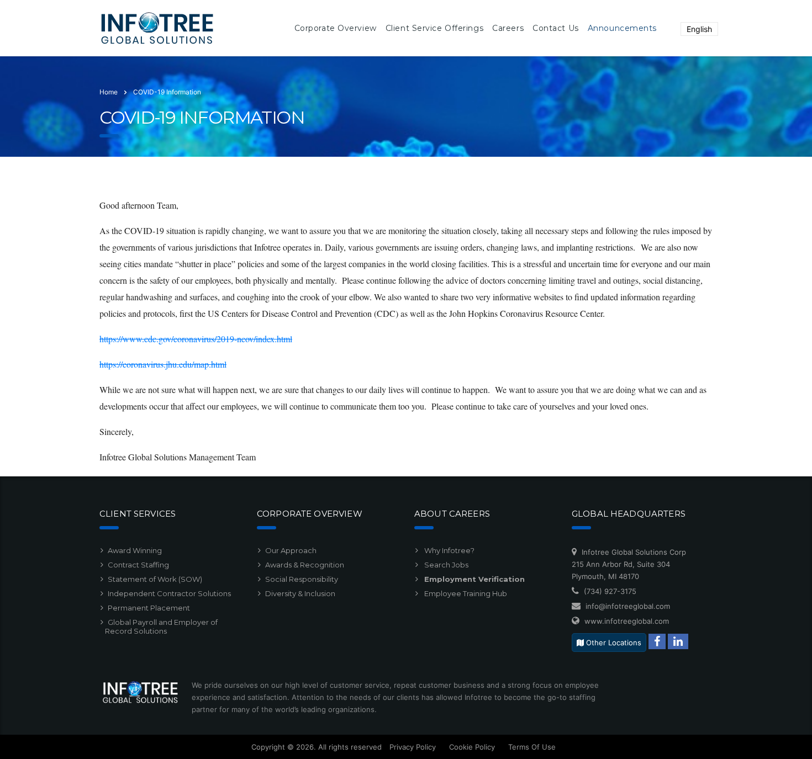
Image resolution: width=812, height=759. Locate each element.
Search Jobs (445, 564)
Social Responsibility (301, 579)
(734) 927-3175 (610, 591)
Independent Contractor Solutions (169, 593)
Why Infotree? (448, 550)
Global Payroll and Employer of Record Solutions (161, 626)
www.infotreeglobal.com (626, 621)
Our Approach (291, 550)
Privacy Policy (412, 746)
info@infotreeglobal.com (628, 606)
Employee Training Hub (465, 593)
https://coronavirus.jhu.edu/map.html (162, 364)
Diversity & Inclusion (300, 593)
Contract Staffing (138, 564)
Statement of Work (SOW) (155, 579)
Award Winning (135, 550)
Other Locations (612, 642)
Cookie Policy (472, 746)
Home (108, 92)
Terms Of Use (532, 746)
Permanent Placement (149, 607)
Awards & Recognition (304, 564)
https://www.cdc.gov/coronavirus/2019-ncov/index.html (195, 338)
